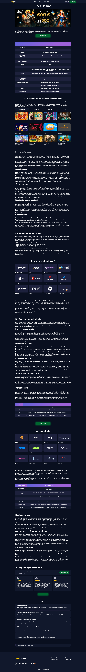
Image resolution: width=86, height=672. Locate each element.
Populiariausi (21, 109)
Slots (63, 109)
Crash (49, 109)
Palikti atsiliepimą (64, 572)
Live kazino (35, 109)
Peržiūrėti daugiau (43, 594)
